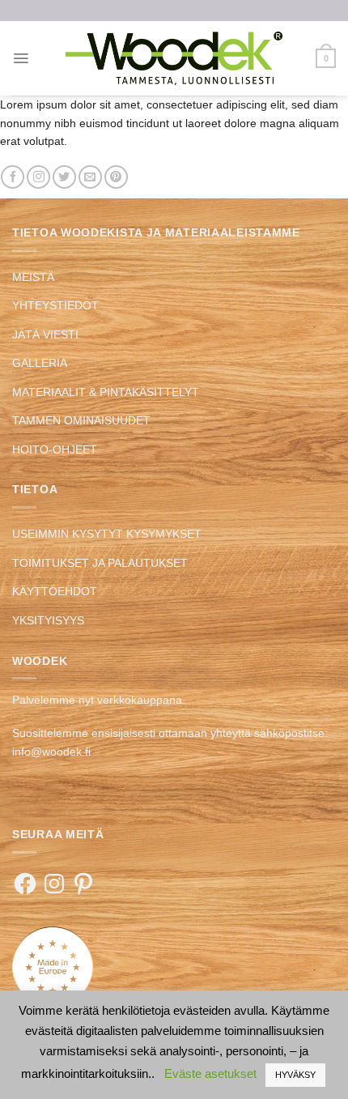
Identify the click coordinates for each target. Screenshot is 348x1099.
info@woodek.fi (51, 751)
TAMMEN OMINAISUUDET (81, 420)
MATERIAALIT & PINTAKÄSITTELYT (105, 392)
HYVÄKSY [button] (295, 1075)
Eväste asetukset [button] (210, 1073)
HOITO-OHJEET (54, 449)
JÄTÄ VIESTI (45, 334)
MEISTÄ (33, 276)
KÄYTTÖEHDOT (54, 591)
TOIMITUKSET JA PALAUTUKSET (100, 562)
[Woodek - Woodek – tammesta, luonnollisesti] (174, 58)
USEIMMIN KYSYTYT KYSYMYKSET (107, 533)
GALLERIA (39, 362)
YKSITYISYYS (48, 620)
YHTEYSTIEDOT (55, 305)
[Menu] (20, 58)
